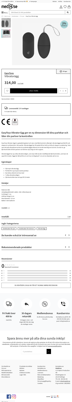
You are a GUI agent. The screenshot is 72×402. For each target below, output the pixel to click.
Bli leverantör (6, 375)
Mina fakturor (6, 377)
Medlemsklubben (7, 372)
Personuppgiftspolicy (44, 381)
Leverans (40, 372)
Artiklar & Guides (25, 372)
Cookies (40, 383)
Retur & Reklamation (44, 375)
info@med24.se (65, 381)
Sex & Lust (7, 16)
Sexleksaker (15, 16)
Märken (55, 1)
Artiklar (60, 1)
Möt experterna (6, 370)
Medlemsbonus (42, 370)
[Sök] (67, 12)
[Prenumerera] (48, 351)
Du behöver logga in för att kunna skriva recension (36, 285)
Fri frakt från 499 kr (8, 1)
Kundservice (67, 1)
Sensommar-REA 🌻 (22, 1)
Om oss (4, 368)
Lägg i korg (33, 91)
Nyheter (22, 370)
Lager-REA (23, 375)
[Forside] (2, 16)
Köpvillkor (41, 379)
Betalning (41, 377)
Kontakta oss (42, 368)
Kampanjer (33, 1)
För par (22, 16)
